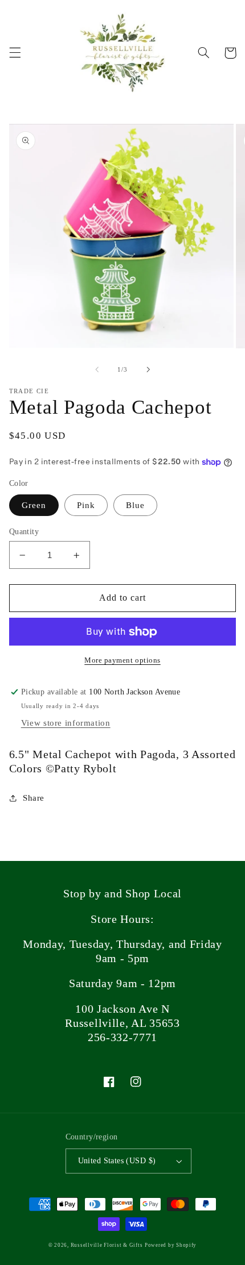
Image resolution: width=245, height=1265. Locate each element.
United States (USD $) (117, 1160)
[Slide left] (96, 369)
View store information (66, 722)
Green (34, 505)
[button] (15, 53)
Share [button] (33, 797)
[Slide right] (148, 369)
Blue (135, 505)
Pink (86, 505)
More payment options (122, 660)
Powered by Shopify (171, 1245)
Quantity (24, 531)
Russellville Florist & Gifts (107, 1245)
